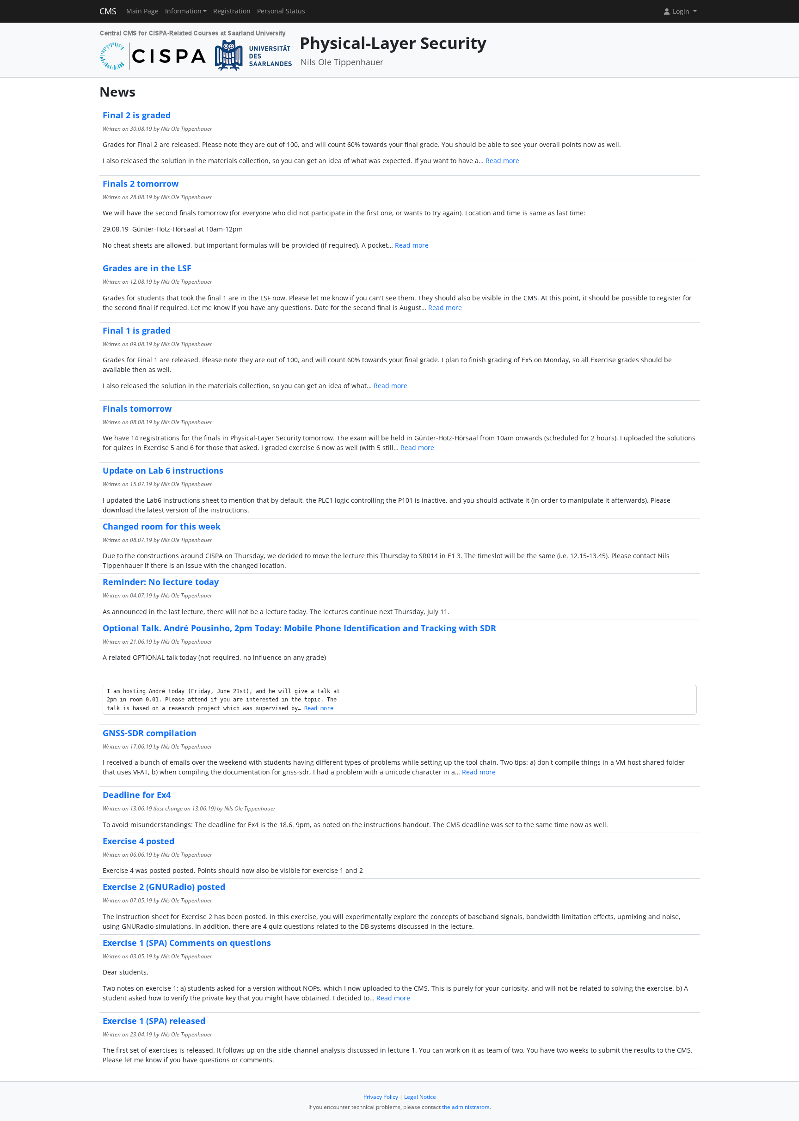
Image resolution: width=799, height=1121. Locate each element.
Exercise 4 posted (138, 841)
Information (183, 11)
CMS (108, 11)
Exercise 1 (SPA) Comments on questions (187, 942)
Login (681, 11)
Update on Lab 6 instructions (163, 470)
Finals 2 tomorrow (140, 183)
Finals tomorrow (137, 408)
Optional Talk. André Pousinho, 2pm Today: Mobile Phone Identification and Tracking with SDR (299, 628)
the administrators (466, 1107)
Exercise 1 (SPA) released (154, 1020)
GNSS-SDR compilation (150, 732)
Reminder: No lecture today (161, 581)
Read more (502, 160)
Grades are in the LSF (147, 268)
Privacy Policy (380, 1097)
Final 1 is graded (137, 330)
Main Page (142, 11)
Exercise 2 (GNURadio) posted (164, 886)
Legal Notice (420, 1097)
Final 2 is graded (137, 115)
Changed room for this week (162, 526)
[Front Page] (196, 49)
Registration (232, 11)
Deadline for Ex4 (137, 794)
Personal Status (281, 11)
